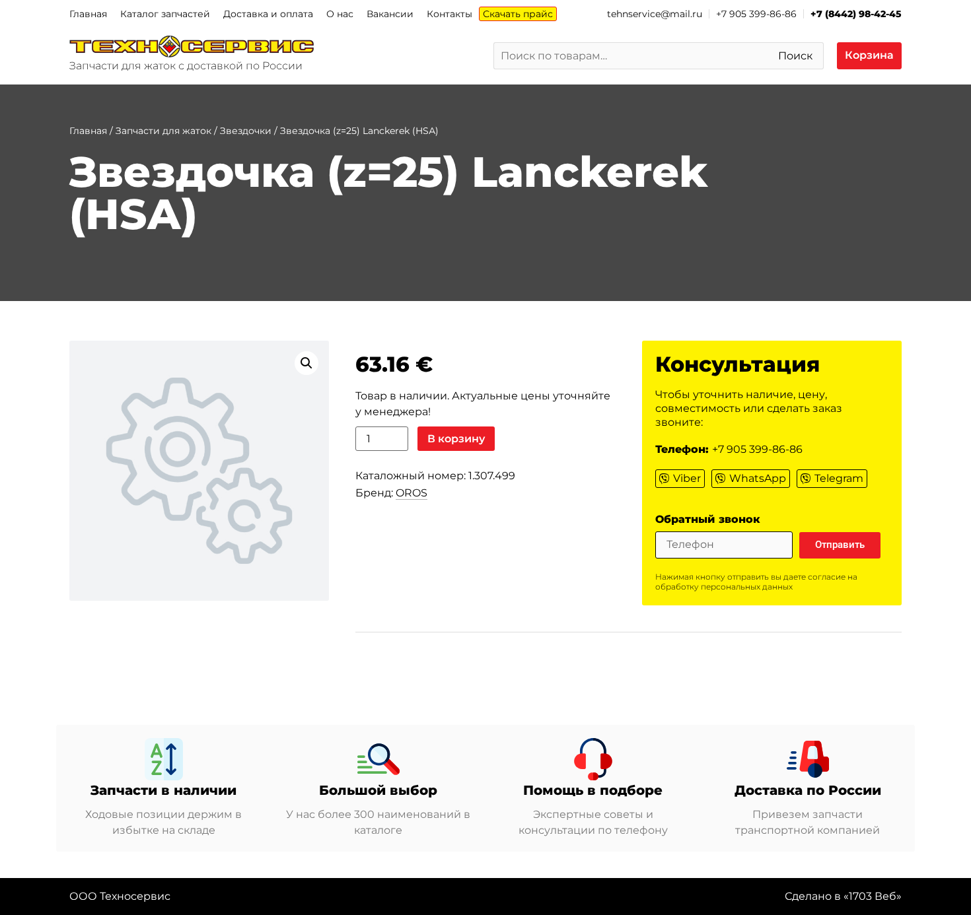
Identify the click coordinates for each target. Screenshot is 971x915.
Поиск (795, 56)
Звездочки (245, 130)
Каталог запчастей (165, 14)
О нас (339, 14)
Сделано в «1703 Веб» (843, 896)
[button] (306, 363)
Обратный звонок (707, 519)
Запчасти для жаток (163, 130)
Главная (88, 14)
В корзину (456, 438)
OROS (411, 493)
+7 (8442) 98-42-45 (856, 14)
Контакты (449, 14)
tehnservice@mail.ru (654, 14)
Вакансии (390, 14)
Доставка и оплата (268, 14)
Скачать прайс (518, 14)
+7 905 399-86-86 (756, 14)
